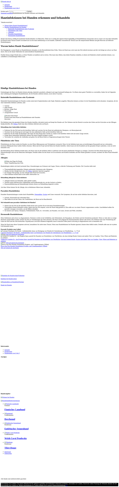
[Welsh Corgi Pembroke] (12, 432)
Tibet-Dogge (10, 448)
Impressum (7, 452)
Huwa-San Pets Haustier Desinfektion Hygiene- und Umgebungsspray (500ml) (24, 246)
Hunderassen (8, 6)
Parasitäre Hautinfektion (15, 34)
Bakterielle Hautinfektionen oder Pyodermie (21, 29)
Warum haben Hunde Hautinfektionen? (16, 25)
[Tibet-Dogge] (8, 442)
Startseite (7, 5)
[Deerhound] (8, 413)
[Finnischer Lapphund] (11, 404)
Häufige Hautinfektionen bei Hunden (15, 27)
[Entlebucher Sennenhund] (12, 423)
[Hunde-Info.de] (6, 1)
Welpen (15, 124)
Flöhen (30, 171)
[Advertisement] (59, 72)
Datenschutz (8, 453)
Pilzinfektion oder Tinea (15, 30)
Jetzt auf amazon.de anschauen (15, 234)
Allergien (11, 32)
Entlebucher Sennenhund (16, 428)
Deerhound (9, 419)
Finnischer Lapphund (14, 409)
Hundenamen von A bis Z (12, 8)
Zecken (45, 194)
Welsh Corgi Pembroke (15, 438)
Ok (66, 485)
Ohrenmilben (38, 194)
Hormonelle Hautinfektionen (16, 35)
